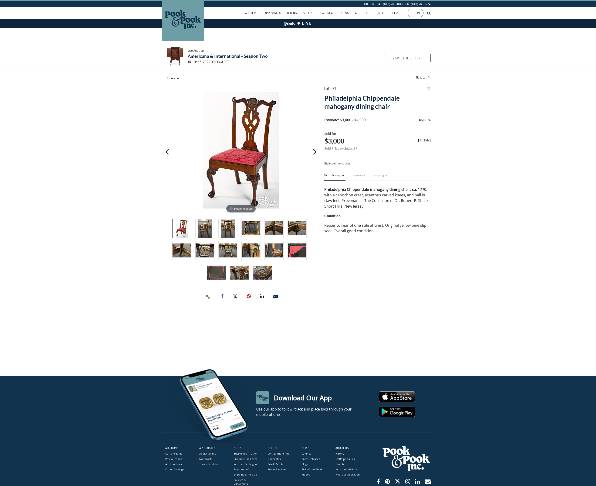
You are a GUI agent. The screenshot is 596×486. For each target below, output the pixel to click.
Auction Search (174, 464)
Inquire (425, 120)
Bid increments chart (337, 163)
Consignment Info (279, 453)
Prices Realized (277, 469)
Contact (381, 12)
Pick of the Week (311, 469)
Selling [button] (308, 12)
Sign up (397, 12)
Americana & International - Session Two (228, 56)
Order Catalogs (174, 469)
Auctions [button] (251, 12)
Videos (305, 474)
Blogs (304, 464)
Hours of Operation (347, 474)
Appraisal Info (207, 453)
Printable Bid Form (245, 459)
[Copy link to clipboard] (208, 296)
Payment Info (242, 469)
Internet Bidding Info (246, 464)
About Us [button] (362, 12)
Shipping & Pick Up (245, 474)
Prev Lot (174, 78)
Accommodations (346, 469)
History (339, 453)
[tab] (334, 177)
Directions (341, 464)
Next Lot (421, 77)
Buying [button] (292, 12)
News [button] (345, 12)
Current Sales (173, 453)
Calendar (327, 12)
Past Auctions (173, 459)
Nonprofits (205, 459)
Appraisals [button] (272, 12)
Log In (415, 13)
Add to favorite (428, 89)
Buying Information (245, 453)
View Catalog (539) (407, 58)
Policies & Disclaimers (241, 482)
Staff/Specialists (345, 459)
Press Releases (310, 459)
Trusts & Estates (209, 464)
